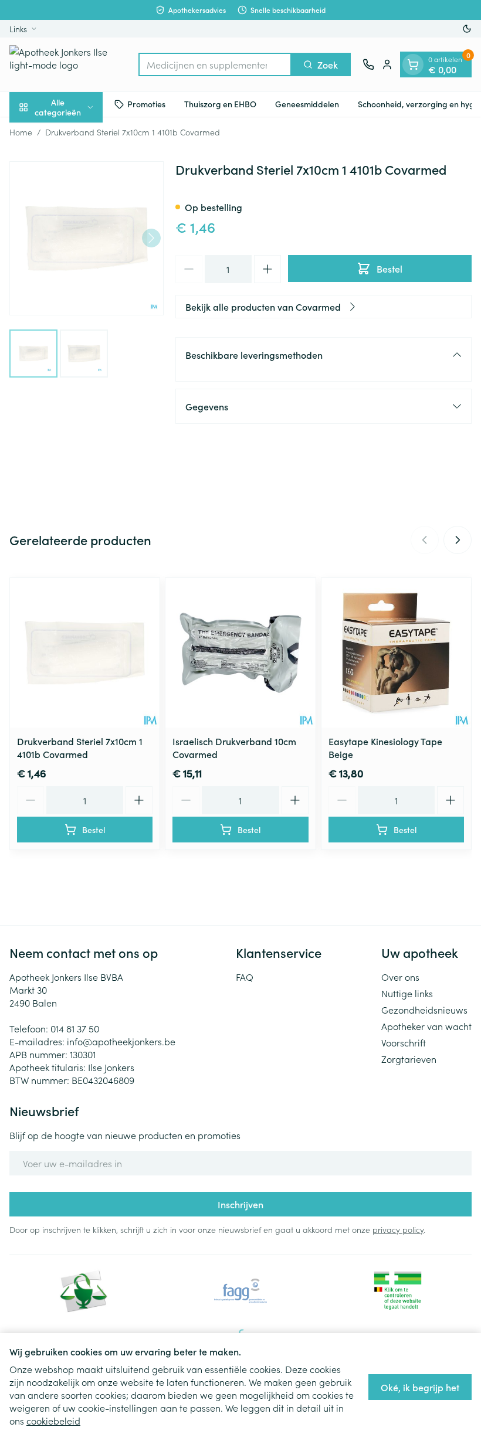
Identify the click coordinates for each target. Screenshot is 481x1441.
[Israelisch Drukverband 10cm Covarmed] (240, 653)
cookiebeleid (53, 1420)
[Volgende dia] (457, 540)
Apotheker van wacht (426, 1025)
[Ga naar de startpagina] (68, 64)
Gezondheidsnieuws (424, 1009)
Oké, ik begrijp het (420, 1387)
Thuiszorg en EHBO (220, 104)
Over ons (400, 976)
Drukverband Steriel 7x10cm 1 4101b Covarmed (80, 747)
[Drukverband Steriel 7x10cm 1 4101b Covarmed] (85, 653)
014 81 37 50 (74, 1028)
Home (20, 132)
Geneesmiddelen (307, 104)
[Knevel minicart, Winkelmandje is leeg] (413, 64)
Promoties (146, 104)
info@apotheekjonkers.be (121, 1041)
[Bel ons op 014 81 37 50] (368, 64)
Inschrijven (240, 1204)
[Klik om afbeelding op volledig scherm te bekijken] (86, 238)
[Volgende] (151, 238)
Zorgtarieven (408, 1058)
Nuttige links (407, 993)
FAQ (244, 976)
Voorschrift (403, 1042)
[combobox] (215, 64)
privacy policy (398, 1229)
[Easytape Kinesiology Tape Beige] (396, 653)
